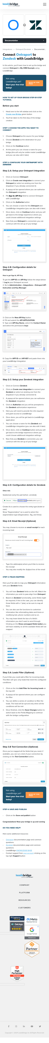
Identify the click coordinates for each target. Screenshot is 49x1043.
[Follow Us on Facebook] (8, 1026)
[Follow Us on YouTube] (32, 1026)
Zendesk (9, 845)
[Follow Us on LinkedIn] (24, 1026)
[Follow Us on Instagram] (16, 1026)
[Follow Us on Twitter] (40, 1026)
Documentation (11, 40)
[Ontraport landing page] (13, 24)
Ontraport (10, 839)
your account (28, 853)
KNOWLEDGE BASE (24, 850)
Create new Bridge (14, 114)
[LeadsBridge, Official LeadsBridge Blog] (11, 4)
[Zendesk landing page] (35, 24)
